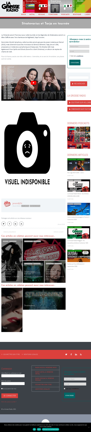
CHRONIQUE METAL (28, 263)
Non (39, 429)
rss (81, 354)
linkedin (76, 354)
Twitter (3, 224)
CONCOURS (53, 14)
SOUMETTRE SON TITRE (11, 354)
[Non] (89, 427)
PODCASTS (65, 14)
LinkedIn (15, 224)
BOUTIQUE (77, 14)
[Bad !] (46, 5)
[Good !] (40, 5)
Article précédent (10, 232)
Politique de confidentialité (50, 429)
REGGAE (41, 14)
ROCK (23, 14)
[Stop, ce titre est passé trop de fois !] (43, 5)
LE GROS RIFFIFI (72, 129)
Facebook (9, 224)
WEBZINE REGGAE (80, 159)
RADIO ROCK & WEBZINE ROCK (46, 367)
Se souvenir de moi (9, 389)
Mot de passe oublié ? (9, 402)
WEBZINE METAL (35, 206)
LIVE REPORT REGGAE (72, 159)
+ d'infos (44, 9)
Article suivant (58, 232)
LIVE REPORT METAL (28, 241)
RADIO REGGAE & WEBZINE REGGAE (44, 379)
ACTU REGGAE (70, 227)
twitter (66, 354)
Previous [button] (68, 138)
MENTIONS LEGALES (31, 354)
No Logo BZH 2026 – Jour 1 (75, 173)
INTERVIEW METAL (49, 263)
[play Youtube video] (33, 83)
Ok (34, 429)
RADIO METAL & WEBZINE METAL (44, 373)
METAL (32, 14)
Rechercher (79, 84)
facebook (71, 354)
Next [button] (88, 138)
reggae (74, 6)
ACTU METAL (25, 206)
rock (24, 6)
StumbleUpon (21, 224)
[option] (33, 260)
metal (49, 6)
